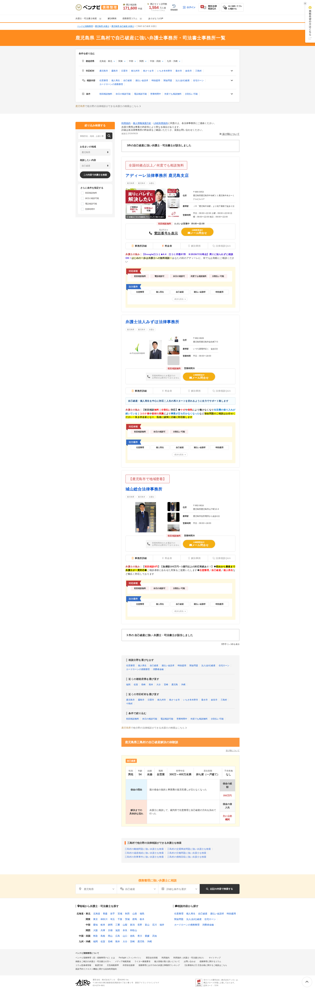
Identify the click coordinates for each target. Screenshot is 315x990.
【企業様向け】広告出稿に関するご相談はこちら (205, 965)
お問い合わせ (190, 961)
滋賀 (117, 930)
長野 (139, 925)
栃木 (142, 919)
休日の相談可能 (123, 94)
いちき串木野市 (164, 71)
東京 (95, 919)
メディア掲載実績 (123, 961)
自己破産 (127, 80)
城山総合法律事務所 (144, 489)
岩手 (112, 913)
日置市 (124, 71)
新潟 (132, 925)
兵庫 (103, 930)
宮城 (120, 913)
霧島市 (114, 71)
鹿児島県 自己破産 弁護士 (122, 26)
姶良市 (188, 71)
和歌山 (133, 930)
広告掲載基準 (113, 965)
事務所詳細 (141, 246)
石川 (154, 925)
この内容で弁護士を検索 (95, 175)
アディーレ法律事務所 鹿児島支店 (157, 175)
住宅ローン (198, 80)
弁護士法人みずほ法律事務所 (152, 322)
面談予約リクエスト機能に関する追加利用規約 (96, 969)
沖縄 (183, 684)
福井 (162, 925)
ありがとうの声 (155, 18)
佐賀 (136, 684)
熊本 (151, 684)
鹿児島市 (103, 71)
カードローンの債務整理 (111, 84)
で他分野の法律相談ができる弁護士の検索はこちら (107, 106)
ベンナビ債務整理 (85, 26)
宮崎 (166, 684)
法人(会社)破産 (183, 80)
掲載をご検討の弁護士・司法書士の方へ (93, 961)
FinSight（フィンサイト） (130, 958)
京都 (110, 930)
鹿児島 (174, 684)
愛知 (95, 925)
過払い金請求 (141, 80)
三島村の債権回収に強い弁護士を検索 (186, 857)
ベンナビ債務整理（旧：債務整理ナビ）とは (95, 958)
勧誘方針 (99, 965)
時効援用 (156, 80)
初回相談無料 (105, 94)
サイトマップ (215, 958)
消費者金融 (158, 669)
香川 (139, 936)
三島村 (198, 71)
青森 (105, 913)
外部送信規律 (129, 965)
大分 (158, 684)
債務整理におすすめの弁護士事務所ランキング (159, 965)
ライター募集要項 (142, 961)
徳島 (132, 936)
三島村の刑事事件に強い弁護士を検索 (144, 857)
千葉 (120, 919)
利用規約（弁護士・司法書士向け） (189, 958)
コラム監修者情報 (83, 965)
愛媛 (147, 936)
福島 (142, 913)
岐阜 (103, 925)
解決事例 (112, 18)
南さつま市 (148, 71)
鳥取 (95, 936)
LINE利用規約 (161, 123)
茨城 (127, 919)
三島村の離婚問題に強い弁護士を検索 (144, 849)
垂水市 (179, 71)
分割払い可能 (191, 94)
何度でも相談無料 (172, 94)
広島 (117, 936)
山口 (125, 936)
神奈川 (104, 919)
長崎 (143, 684)
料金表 (168, 246)
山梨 (125, 925)
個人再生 (115, 80)
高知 (154, 936)
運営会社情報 (152, 958)
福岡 (128, 684)
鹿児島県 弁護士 (102, 26)
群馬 (134, 919)
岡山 (110, 936)
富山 (147, 925)
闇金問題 (168, 80)
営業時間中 (155, 94)
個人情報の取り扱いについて (167, 961)
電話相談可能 (140, 94)
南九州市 (135, 71)
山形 (134, 913)
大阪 (95, 930)
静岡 (110, 925)
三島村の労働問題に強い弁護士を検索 (186, 853)
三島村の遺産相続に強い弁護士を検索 (144, 853)
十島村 (129, 703)
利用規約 (126, 123)
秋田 (127, 913)
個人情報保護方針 (142, 123)
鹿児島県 (130, 183)
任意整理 (103, 80)
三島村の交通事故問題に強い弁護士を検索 (189, 849)
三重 (117, 925)
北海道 (96, 913)
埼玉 (112, 919)
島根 (103, 936)
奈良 (125, 930)
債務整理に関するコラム (210, 961)
